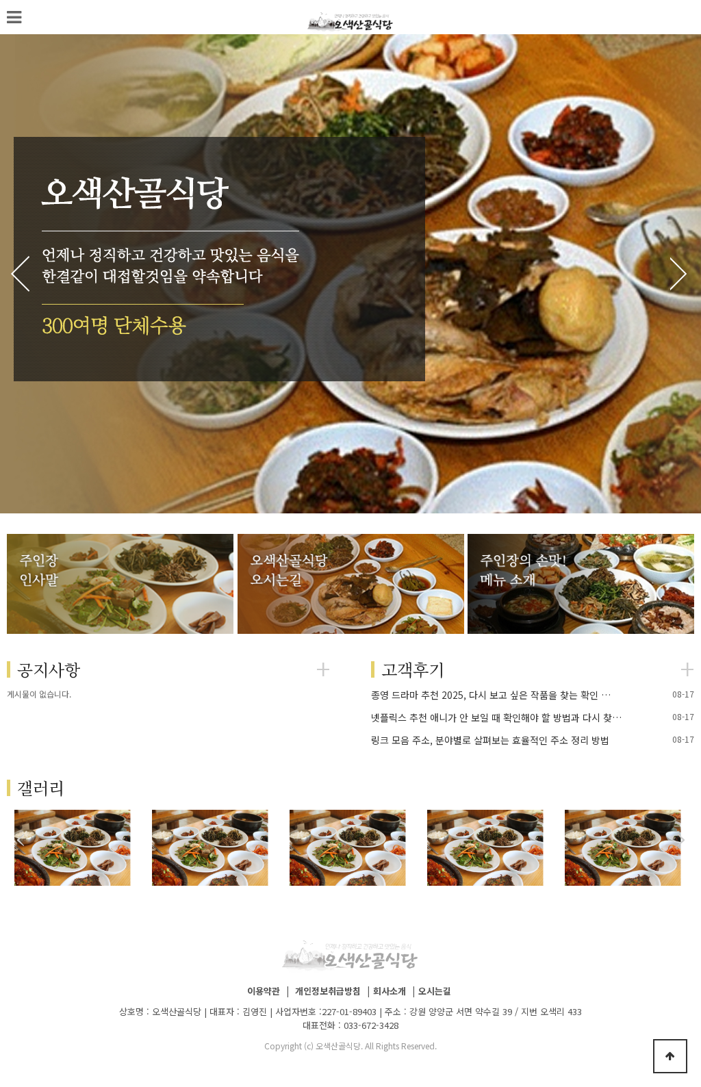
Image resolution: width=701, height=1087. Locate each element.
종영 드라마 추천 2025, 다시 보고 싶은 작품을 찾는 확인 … (491, 695)
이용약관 (263, 990)
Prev (24, 274)
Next (677, 274)
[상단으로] (670, 1056)
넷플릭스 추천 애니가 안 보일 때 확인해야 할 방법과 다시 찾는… (500, 717)
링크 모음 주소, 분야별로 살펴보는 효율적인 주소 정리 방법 (490, 740)
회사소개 (389, 990)
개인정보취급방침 (328, 990)
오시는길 (434, 990)
